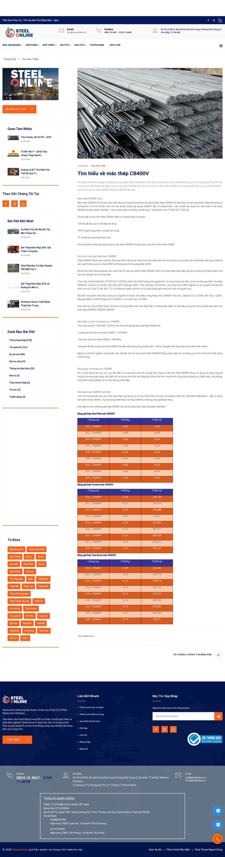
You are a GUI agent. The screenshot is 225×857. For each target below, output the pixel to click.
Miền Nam (15, 571)
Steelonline (20, 849)
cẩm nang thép (36, 549)
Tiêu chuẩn (31, 608)
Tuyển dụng (96, 45)
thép (30, 579)
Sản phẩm (31, 45)
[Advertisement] (82, 7)
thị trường (15, 608)
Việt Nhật (14, 630)
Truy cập (115, 45)
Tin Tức (30, 616)
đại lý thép (15, 556)
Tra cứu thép (30, 59)
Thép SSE (43, 586)
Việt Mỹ (41, 623)
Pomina (30, 571)
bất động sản (16, 549)
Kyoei (41, 564)
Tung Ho (43, 616)
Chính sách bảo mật (178, 849)
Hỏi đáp (83, 728)
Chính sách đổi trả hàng (91, 714)
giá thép (14, 564)
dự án (41, 556)
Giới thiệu (48, 45)
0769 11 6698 (125, 32)
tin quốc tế (15, 616)
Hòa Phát (28, 564)
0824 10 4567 (110, 32)
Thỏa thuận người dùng (209, 849)
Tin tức (64, 45)
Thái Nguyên (16, 579)
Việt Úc (13, 638)
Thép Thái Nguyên (19, 593)
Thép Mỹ (14, 586)
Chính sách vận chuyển (91, 707)
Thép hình (43, 579)
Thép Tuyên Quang (19, 601)
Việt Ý (25, 638)
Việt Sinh (44, 630)
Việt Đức (27, 623)
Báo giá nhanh (11, 45)
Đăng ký (83, 749)
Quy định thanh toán (89, 721)
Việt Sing (29, 630)
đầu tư (29, 556)
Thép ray (28, 586)
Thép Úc (38, 601)
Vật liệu (13, 623)
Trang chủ (9, 59)
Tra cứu (79, 45)
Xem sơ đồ (155, 849)
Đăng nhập (84, 742)
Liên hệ (83, 735)
